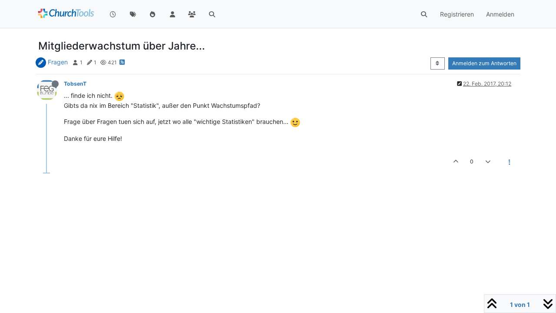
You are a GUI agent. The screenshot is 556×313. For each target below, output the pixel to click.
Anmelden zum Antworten (484, 63)
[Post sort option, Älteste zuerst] (437, 63)
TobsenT (75, 83)
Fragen (58, 62)
